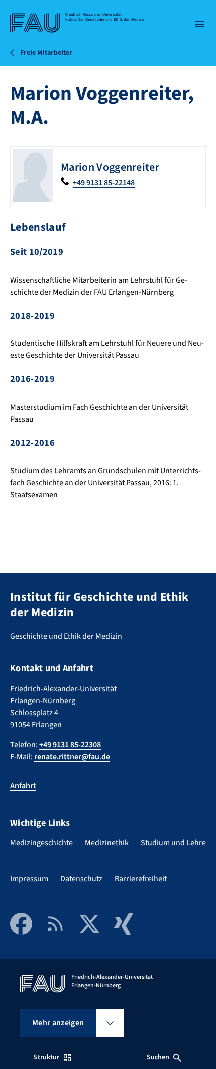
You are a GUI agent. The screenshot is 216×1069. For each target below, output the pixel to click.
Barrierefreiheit (141, 878)
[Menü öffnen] (200, 24)
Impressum (29, 878)
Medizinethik (107, 842)
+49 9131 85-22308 (70, 744)
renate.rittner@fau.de (72, 756)
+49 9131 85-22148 (104, 182)
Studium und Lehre (173, 842)
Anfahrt (23, 785)
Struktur (46, 1057)
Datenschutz (81, 878)
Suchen (158, 1057)
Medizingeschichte (41, 842)
